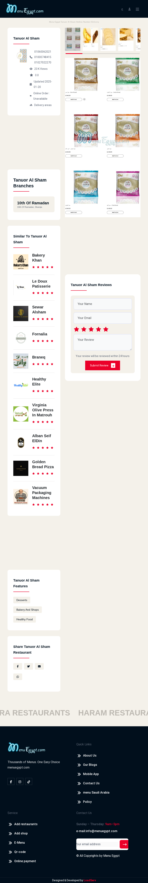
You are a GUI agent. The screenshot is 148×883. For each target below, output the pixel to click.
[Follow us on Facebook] (11, 781)
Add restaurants (26, 824)
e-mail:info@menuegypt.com (96, 831)
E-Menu (19, 842)
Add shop (21, 833)
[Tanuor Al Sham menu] (72, 39)
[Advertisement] (34, 145)
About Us (90, 755)
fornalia (39, 334)
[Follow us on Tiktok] (28, 781)
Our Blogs (90, 765)
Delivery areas (43, 105)
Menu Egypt (111, 856)
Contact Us (91, 783)
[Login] (129, 9)
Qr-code (20, 852)
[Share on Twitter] (28, 666)
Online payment (25, 861)
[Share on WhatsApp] (17, 676)
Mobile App (91, 774)
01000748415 (42, 57)
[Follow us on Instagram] (19, 781)
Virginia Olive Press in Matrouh (42, 410)
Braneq (38, 357)
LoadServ (90, 880)
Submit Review (99, 365)
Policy (87, 802)
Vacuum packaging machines (41, 493)
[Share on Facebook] (17, 666)
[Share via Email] (39, 666)
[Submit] (125, 844)
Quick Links (84, 744)
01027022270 (42, 62)
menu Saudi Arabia (96, 792)
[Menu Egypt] (25, 8)
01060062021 (42, 51)
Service (13, 813)
